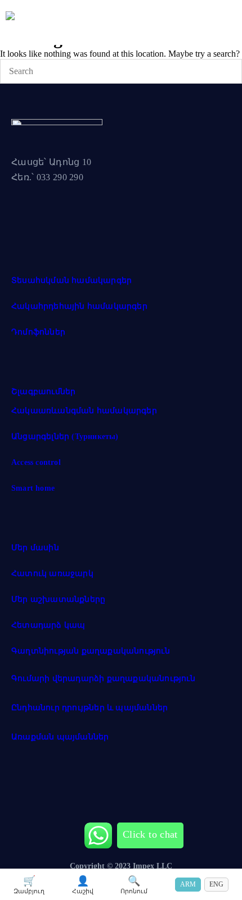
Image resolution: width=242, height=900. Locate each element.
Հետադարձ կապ (48, 625)
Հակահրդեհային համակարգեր (79, 306)
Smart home (33, 488)
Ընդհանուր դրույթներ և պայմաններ (89, 707)
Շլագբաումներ (43, 391)
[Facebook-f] (25, 216)
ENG (216, 884)
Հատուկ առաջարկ (52, 573)
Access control (36, 462)
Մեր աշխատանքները (58, 599)
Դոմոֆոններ (38, 332)
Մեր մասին (35, 547)
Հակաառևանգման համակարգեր (84, 410)
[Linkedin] (109, 216)
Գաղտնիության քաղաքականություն (90, 651)
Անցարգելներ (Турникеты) (65, 436)
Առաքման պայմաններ (60, 737)
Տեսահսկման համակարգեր (71, 280)
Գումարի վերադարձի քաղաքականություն (103, 678)
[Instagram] (67, 216)
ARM (188, 884)
